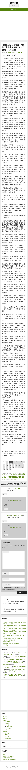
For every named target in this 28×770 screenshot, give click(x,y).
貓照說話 (7, 734)
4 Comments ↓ (20, 52)
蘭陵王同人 (11, 476)
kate (14, 52)
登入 (4, 754)
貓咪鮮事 (7, 733)
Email (5, 579)
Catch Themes (18, 767)
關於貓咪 (5, 731)
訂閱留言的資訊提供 (7, 757)
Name (5, 573)
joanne (8, 515)
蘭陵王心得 (16, 476)
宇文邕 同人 (13, 475)
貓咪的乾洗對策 (6, 641)
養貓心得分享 (8, 738)
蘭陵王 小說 (6, 476)
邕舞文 (19, 477)
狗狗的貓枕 (5, 645)
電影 (6, 730)
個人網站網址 (7, 584)
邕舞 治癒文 (11, 477)
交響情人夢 (9, 728)
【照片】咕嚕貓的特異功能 (9, 640)
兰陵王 (23, 473)
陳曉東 (23, 477)
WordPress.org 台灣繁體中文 (9, 759)
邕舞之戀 (16, 477)
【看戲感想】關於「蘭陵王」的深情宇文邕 (12, 638)
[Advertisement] (14, 26)
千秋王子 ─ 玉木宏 (7, 716)
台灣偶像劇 (7, 721)
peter (5, 659)
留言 (5, 552)
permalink (14, 479)
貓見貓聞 (7, 736)
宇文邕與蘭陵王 (19, 475)
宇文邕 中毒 (8, 475)
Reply (4, 494)
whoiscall (6, 674)
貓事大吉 (14, 2)
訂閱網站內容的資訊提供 (8, 756)
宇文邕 (3, 475)
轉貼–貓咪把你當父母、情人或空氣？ (11, 643)
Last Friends (9, 726)
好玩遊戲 (7, 723)
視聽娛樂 (5, 720)
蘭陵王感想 (21, 476)
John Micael (7, 666)
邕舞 (7, 477)
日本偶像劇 (7, 725)
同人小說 (14, 473)
